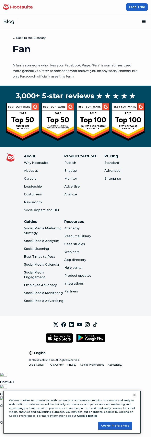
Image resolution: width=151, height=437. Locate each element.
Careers (30, 178)
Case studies (74, 244)
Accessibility (115, 364)
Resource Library (77, 236)
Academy (72, 228)
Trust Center (56, 364)
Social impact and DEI (41, 210)
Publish (70, 163)
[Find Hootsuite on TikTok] (95, 324)
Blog (9, 21)
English (40, 353)
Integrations (74, 283)
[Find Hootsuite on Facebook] (63, 324)
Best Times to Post (39, 257)
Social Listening (36, 249)
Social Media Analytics (42, 241)
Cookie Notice (87, 415)
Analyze (70, 194)
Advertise (72, 186)
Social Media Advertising (43, 301)
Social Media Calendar (41, 264)
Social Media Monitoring (43, 293)
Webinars (71, 252)
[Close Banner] (134, 395)
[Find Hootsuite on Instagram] (87, 324)
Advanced (112, 171)
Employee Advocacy (40, 285)
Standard (111, 163)
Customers (33, 194)
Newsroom (33, 202)
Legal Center (36, 364)
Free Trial (137, 7)
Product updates (77, 275)
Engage (70, 171)
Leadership (33, 186)
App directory (75, 260)
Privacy (71, 364)
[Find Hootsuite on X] (55, 324)
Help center (73, 268)
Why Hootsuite (36, 163)
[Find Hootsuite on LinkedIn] (71, 324)
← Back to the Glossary (29, 38)
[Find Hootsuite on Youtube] (79, 324)
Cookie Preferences (92, 364)
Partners (71, 291)
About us (31, 171)
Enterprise (112, 178)
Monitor (70, 178)
